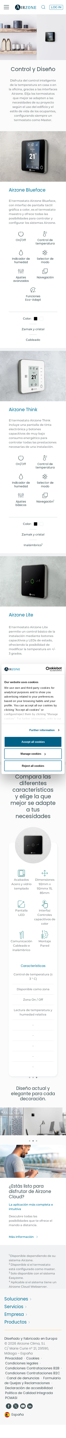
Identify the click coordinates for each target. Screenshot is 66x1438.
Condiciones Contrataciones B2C (32, 1373)
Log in (56, 7)
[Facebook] (8, 1406)
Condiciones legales (22, 1363)
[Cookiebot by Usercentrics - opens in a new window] (46, 669)
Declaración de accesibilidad (29, 1388)
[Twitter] (16, 1406)
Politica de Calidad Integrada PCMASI (29, 1395)
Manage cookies (31, 753)
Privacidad (14, 1358)
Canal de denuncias (23, 1378)
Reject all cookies (33, 765)
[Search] (43, 7)
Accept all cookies (33, 741)
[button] (29, 1077)
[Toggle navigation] (6, 7)
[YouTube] (23, 1406)
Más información (21, 1237)
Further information (42, 730)
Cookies (33, 1358)
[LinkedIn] (30, 1406)
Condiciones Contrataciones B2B (32, 1368)
